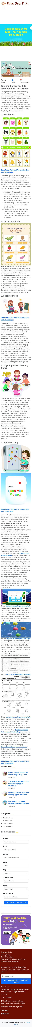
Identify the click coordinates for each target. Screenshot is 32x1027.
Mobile (5, 854)
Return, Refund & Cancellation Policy (13, 959)
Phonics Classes (8, 818)
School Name (8, 877)
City (4, 870)
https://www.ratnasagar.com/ (13, 1007)
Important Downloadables (10, 961)
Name (5, 838)
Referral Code (8, 893)
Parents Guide (7, 821)
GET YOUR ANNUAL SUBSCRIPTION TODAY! (16, 981)
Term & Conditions (7, 957)
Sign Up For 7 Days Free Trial (16, 903)
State (5, 862)
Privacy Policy (5, 955)
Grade (5, 886)
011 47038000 (7, 997)
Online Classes (8, 824)
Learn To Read (7, 826)
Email (5, 846)
